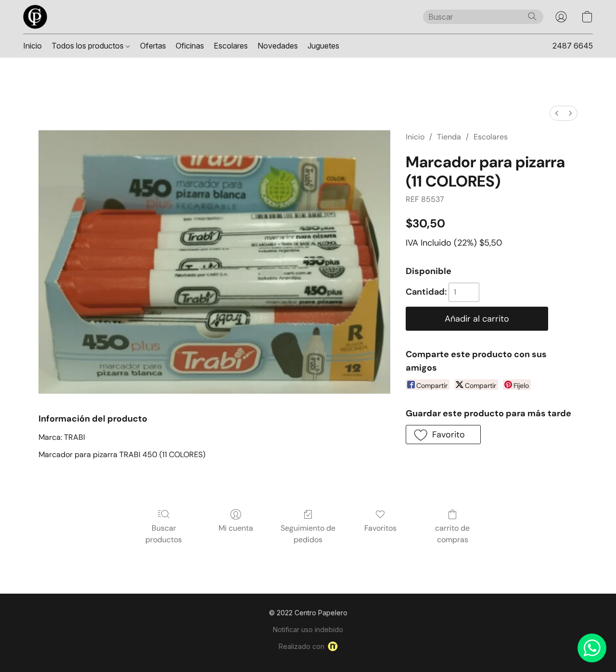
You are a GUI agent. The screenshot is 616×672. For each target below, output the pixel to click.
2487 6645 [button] (572, 45)
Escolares (231, 45)
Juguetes (323, 45)
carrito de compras (452, 534)
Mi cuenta (235, 528)
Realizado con (301, 646)
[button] (35, 17)
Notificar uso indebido (308, 629)
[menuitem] (557, 113)
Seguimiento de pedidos (308, 534)
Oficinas (190, 45)
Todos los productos (88, 45)
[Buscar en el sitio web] (532, 16)
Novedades (277, 45)
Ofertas (153, 45)
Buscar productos (163, 534)
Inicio (32, 45)
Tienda (449, 137)
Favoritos (380, 528)
